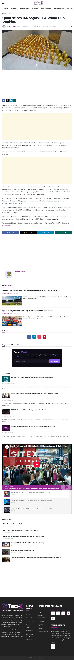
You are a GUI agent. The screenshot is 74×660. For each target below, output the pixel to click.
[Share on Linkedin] (11, 100)
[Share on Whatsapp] (14, 100)
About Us (29, 618)
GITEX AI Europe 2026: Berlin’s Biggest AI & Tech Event (28, 410)
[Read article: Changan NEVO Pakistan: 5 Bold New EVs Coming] (6, 544)
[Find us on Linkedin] (34, 337)
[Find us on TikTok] (53, 618)
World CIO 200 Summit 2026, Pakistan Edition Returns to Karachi (32, 377)
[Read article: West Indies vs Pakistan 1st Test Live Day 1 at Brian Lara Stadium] (12, 300)
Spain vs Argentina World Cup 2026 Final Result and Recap (27, 311)
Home (6, 8)
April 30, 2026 (7, 416)
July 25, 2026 (14, 293)
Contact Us (30, 621)
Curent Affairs (43, 632)
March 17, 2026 (7, 432)
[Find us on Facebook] (29, 337)
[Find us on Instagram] (39, 337)
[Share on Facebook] (3, 100)
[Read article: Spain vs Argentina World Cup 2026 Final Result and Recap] (12, 321)
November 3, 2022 (25, 26)
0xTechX (6, 293)
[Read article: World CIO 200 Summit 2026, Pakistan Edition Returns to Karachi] (6, 379)
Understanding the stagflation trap (22, 550)
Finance (41, 628)
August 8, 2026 (7, 400)
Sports (35, 8)
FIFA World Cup (15, 105)
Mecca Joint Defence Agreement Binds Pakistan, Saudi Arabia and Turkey (34, 393)
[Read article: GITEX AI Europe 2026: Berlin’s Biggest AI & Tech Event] (6, 411)
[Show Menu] (3, 3)
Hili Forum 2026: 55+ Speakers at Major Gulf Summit (20, 530)
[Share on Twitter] (7, 100)
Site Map (29, 640)
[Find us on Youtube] (44, 337)
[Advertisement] (37, 85)
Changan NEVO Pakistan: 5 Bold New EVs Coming (27, 542)
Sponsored (29, 630)
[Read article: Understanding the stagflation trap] (6, 552)
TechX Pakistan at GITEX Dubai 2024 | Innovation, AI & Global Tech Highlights (31, 488)
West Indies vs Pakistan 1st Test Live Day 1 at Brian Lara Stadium (30, 290)
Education (24, 8)
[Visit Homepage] (38, 3)
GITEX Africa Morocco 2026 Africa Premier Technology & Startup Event (33, 426)
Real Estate (59, 8)
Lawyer (70, 8)
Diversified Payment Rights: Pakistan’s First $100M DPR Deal (23, 536)
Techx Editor (12, 26)
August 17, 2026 (7, 383)
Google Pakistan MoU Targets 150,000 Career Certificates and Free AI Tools (36, 557)
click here (6, 225)
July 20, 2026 (14, 313)
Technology (46, 8)
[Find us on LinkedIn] (63, 613)
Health (14, 8)
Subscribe (54, 361)
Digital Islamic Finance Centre (13, 524)
